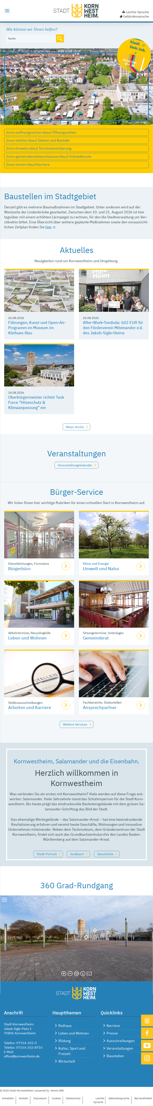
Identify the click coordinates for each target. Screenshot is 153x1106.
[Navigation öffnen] (7, 11)
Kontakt (23, 1098)
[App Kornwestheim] (147, 1020)
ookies (56, 1098)
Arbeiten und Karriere (29, 707)
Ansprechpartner (100, 707)
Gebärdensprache (136, 16)
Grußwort (77, 854)
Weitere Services (75, 724)
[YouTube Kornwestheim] (147, 1045)
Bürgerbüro (19, 568)
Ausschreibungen (121, 1040)
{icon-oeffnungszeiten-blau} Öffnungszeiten (41, 132)
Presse (112, 1033)
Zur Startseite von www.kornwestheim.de (76, 11)
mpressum (40, 1098)
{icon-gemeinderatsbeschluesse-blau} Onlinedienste (48, 156)
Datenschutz (73, 1098)
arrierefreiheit (143, 1098)
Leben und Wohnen (27, 638)
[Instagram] (147, 1058)
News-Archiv (75, 427)
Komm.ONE (57, 1090)
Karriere (113, 1025)
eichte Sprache (98, 1100)
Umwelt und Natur (101, 568)
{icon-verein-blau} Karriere (28, 164)
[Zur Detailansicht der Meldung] (39, 291)
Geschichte (105, 854)
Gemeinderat (96, 638)
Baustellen (115, 1056)
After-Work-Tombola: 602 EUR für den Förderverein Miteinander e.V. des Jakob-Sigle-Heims (113, 327)
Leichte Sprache (137, 12)
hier (48, 227)
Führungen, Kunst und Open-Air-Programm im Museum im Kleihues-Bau (37, 327)
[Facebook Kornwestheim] (147, 1033)
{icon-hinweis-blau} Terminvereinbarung (39, 148)
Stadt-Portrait (47, 854)
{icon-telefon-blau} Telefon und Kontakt (37, 140)
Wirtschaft (66, 1061)
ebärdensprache (118, 1098)
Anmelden (8, 1098)
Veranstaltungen (120, 1048)
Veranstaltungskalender (75, 465)
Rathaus (65, 1025)
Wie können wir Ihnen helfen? (31, 29)
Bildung (64, 1040)
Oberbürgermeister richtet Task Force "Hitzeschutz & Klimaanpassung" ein (36, 402)
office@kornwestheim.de (22, 1056)
